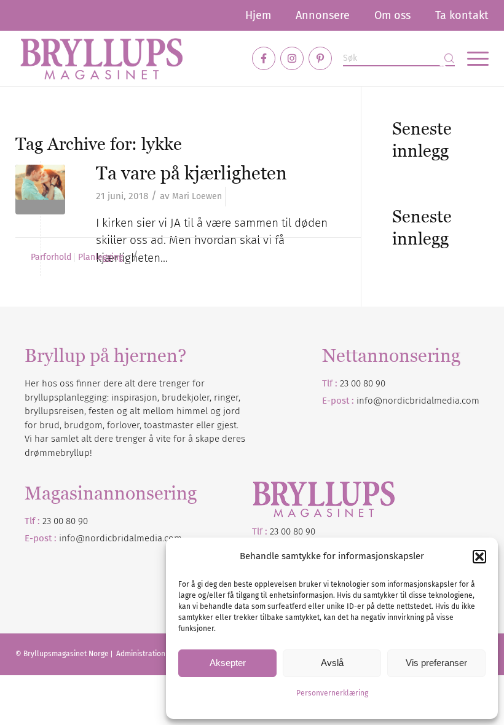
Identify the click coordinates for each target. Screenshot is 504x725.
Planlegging (100, 257)
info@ (72, 538)
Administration (141, 653)
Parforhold (51, 257)
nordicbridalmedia (123, 538)
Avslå (332, 662)
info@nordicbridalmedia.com (417, 400)
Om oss (392, 15)
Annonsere (323, 15)
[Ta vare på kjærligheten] (40, 189)
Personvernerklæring (332, 693)
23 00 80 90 (362, 383)
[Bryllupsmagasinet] (101, 58)
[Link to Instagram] (292, 58)
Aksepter (228, 662)
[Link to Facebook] (263, 58)
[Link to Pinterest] (320, 58)
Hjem (258, 15)
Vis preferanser (436, 662)
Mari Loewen (197, 196)
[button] (479, 557)
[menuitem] (258, 15)
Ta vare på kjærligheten (191, 173)
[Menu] (472, 58)
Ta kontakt (462, 15)
